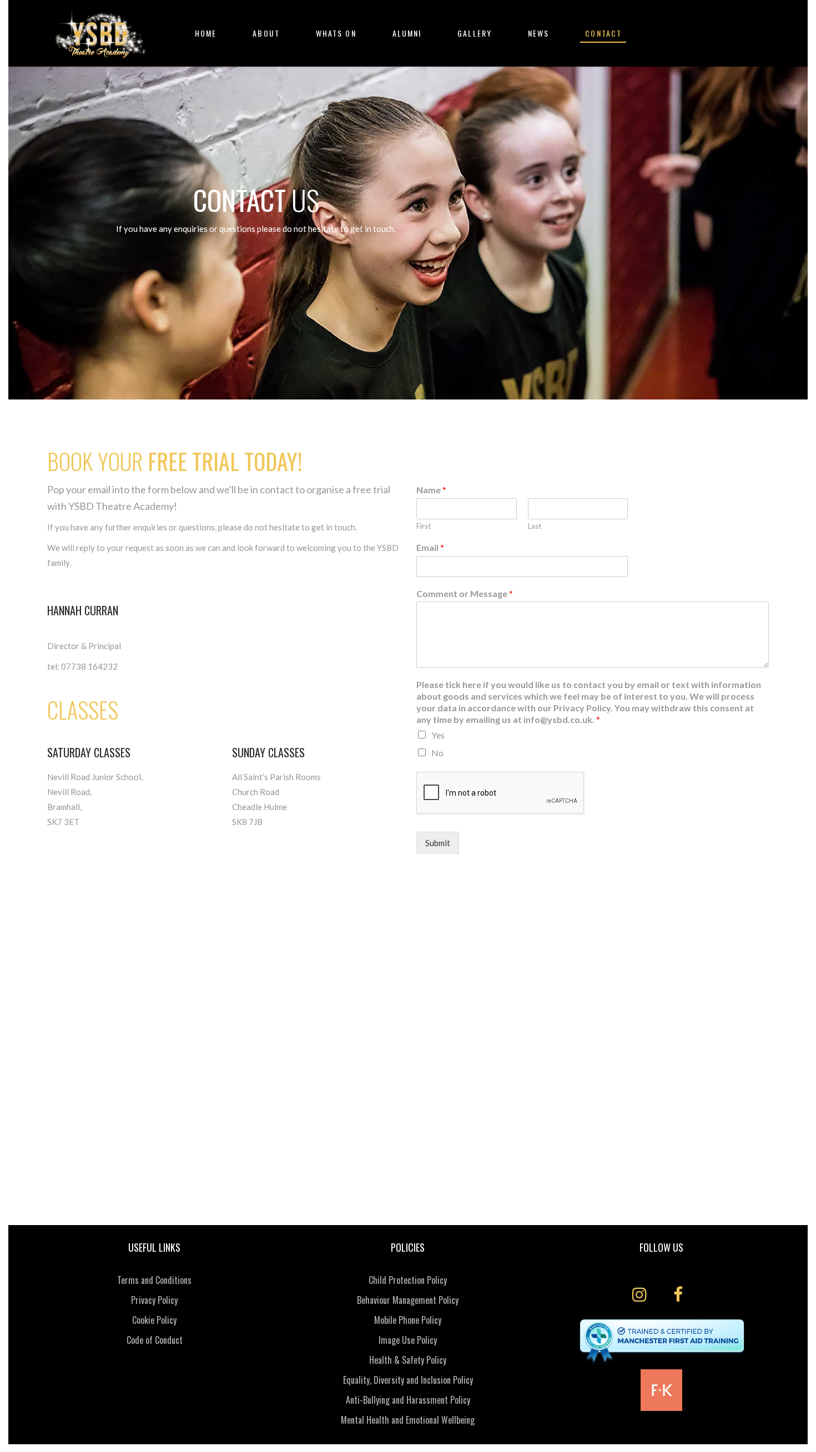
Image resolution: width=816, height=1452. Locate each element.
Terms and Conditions (154, 1280)
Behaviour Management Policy (408, 1300)
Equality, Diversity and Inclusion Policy (408, 1380)
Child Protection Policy (408, 1280)
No (437, 752)
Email (430, 547)
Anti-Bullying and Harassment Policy (408, 1400)
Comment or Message (464, 593)
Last (534, 526)
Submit (437, 843)
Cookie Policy (154, 1320)
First (423, 526)
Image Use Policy (408, 1340)
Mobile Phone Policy (407, 1320)
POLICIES (408, 1247)
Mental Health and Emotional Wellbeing (408, 1419)
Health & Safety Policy (407, 1360)
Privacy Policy (154, 1300)
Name (431, 489)
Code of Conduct (155, 1340)
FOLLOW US (661, 1247)
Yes (438, 735)
